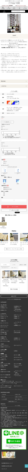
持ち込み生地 (17, 332)
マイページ (4, 405)
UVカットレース (5, 316)
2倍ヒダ (4, 163)
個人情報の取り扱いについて (7, 463)
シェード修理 (4, 334)
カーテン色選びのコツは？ (7, 385)
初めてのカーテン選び (6, 371)
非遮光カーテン (5, 307)
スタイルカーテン (18, 357)
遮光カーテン (4, 306)
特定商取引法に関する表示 (7, 466)
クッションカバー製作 (6, 363)
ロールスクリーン (5, 267)
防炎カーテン (4, 310)
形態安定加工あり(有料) (7, 189)
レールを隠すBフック (18, 173)
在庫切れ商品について (12, 401)
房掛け (16, 350)
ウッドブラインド (5, 345)
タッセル (3, 350)
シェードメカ (17, 330)
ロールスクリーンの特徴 (6, 387)
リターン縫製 (17, 354)
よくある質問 (4, 399)
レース (14, 264)
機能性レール (4, 338)
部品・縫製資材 (5, 365)
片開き (18, 183)
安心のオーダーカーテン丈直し (21, 5)
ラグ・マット (14, 267)
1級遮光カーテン (18, 306)
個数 (2, 197)
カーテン (5, 264)
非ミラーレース (18, 315)
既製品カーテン (18, 325)
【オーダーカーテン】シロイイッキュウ (24, 244)
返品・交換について (19, 399)
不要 (4, 193)
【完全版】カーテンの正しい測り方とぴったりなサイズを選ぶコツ (8, 383)
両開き (4, 183)
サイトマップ (4, 468)
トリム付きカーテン (19, 359)
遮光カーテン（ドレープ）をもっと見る (14, 248)
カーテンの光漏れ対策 (6, 374)
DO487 (3, 226)
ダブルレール (17, 339)
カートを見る (17, 405)
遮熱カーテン (17, 307)
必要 (4, 195)
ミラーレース (4, 315)
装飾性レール (17, 338)
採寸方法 (3, 396)
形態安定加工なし (6, 187)
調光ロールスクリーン (6, 346)
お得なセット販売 (22, 264)
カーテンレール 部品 (6, 341)
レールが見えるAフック (4, 173)
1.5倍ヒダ (5, 161)
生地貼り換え (4, 332)
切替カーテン (4, 359)
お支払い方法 (17, 394)
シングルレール (5, 339)
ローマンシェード (5, 330)
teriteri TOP (13, 296)
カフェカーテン (5, 326)
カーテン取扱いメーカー (6, 377)
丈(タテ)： (3, 142)
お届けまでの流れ (18, 396)
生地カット (4, 366)
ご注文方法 (4, 394)
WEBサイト (10, 459)
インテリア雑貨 (18, 363)
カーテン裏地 (4, 354)
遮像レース (17, 316)
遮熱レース (17, 318)
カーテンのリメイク (19, 385)
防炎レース (4, 318)
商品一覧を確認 (14, 289)
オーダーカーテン (5, 325)
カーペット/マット (18, 365)
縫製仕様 (16, 366)
